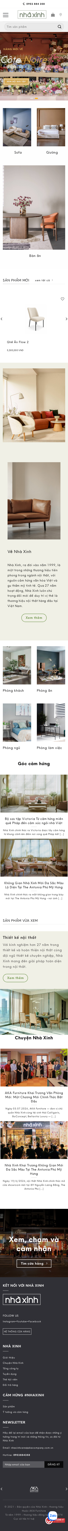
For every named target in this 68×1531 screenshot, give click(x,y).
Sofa (18, 152)
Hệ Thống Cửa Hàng (17, 1331)
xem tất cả (42, 280)
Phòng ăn (44, 690)
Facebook (35, 1321)
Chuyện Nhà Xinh (13, 1362)
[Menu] (5, 14)
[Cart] (53, 14)
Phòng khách (13, 690)
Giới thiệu (9, 1357)
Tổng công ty (11, 1368)
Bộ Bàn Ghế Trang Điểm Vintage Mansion (38, 343)
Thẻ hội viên (10, 1379)
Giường (52, 152)
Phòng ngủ (11, 748)
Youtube (22, 1321)
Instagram (9, 1321)
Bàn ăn (35, 255)
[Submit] (59, 26)
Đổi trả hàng (10, 1384)
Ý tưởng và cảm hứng (15, 1411)
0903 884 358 (35, 3)
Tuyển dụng (9, 1373)
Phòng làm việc (49, 748)
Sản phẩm (9, 1406)
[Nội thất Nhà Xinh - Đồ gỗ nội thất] (32, 15)
